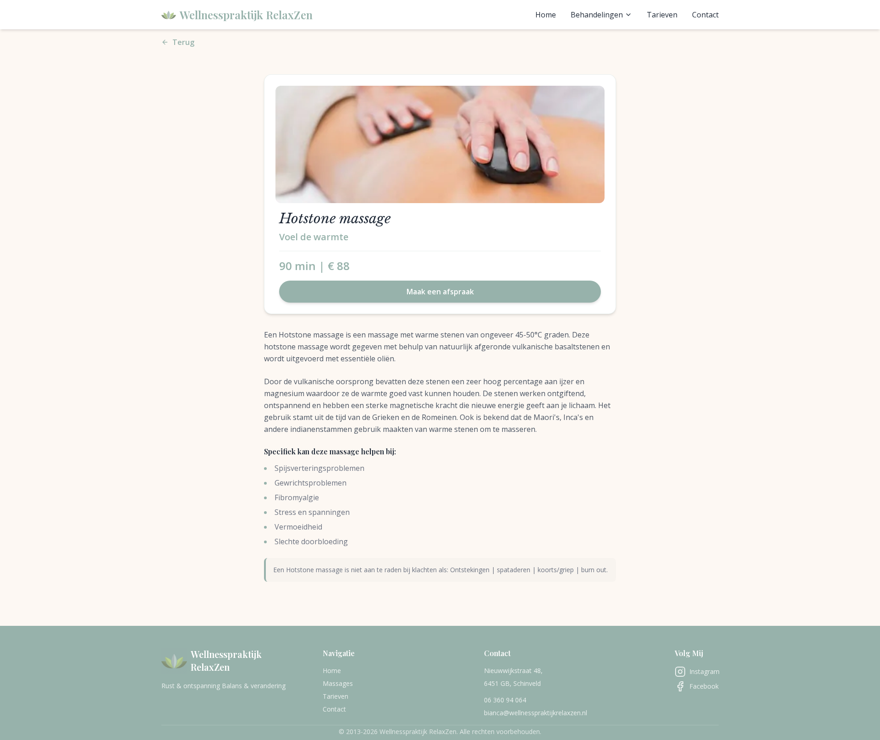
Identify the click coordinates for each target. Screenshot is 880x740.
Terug (183, 42)
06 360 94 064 (505, 700)
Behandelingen (597, 15)
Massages (338, 683)
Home (545, 15)
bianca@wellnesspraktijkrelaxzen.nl (535, 712)
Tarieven (662, 15)
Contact (705, 15)
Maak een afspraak (440, 292)
